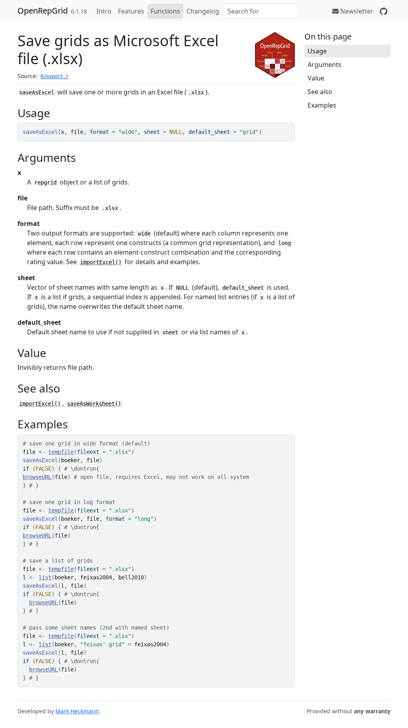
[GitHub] (383, 11)
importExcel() (101, 262)
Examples (322, 105)
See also (320, 91)
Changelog (202, 11)
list (45, 577)
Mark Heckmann (77, 711)
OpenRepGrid (43, 10)
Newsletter (356, 11)
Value (316, 78)
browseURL (37, 477)
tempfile (61, 452)
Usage (317, 51)
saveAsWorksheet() (94, 403)
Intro (104, 11)
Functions (165, 11)
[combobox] (260, 11)
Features (131, 11)
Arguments (324, 64)
